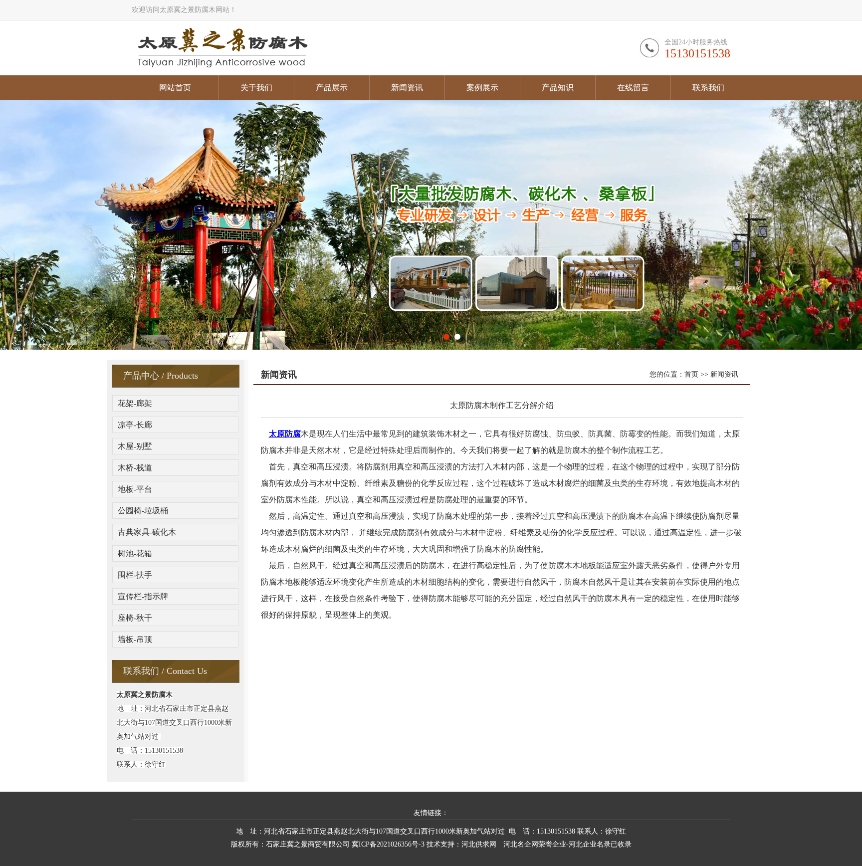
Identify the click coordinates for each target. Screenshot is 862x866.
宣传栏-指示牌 (143, 596)
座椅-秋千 (135, 618)
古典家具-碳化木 (147, 532)
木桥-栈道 (135, 467)
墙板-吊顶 (135, 639)
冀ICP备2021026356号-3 (388, 844)
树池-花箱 (135, 553)
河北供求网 (478, 844)
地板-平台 (135, 489)
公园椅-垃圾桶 (143, 510)
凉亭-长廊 (135, 425)
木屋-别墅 (135, 446)
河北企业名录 (590, 844)
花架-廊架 (135, 403)
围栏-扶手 (135, 575)
